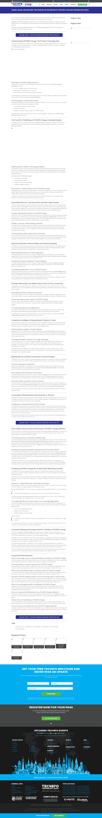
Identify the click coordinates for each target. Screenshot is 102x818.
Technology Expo (45, 626)
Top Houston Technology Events (70, 790)
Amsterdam (51, 752)
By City (52, 733)
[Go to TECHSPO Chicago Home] (21, 4)
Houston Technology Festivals (84, 786)
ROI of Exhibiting (28, 626)
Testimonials (29, 789)
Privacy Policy (43, 811)
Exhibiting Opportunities (31, 792)
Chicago (15, 745)
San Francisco (34, 751)
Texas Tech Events (56, 805)
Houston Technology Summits (84, 792)
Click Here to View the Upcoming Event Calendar (51, 735)
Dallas (14, 747)
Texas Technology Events (66, 805)
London (50, 748)
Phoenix (32, 747)
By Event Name (45, 733)
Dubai (68, 748)
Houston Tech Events (34, 805)
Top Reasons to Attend (17, 792)
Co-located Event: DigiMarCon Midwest (63, 1)
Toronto (50, 742)
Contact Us (28, 794)
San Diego (33, 749)
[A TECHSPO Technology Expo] (51, 789)
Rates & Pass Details (30, 787)
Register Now (76, 23)
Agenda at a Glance (17, 787)
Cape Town (69, 742)
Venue (14, 789)
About (14, 786)
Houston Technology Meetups (84, 789)
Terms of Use (58, 811)
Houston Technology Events (70, 786)
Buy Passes (28, 786)
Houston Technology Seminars (84, 790)
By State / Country (60, 733)
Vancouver (51, 743)
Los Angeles (33, 742)
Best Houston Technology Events (70, 789)
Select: (38, 733)
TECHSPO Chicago (54, 626)
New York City (34, 743)
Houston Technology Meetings (84, 787)
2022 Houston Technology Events (70, 787)
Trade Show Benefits (20, 629)
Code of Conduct (50, 811)
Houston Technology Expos (69, 794)
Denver (15, 749)
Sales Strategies (36, 626)
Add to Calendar (35, 1)
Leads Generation (19, 626)
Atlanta (15, 742)
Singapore (87, 743)
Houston (15, 751)
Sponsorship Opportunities (32, 790)
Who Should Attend (17, 790)
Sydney (86, 748)
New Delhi (87, 742)
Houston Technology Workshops (84, 794)
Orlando (32, 745)
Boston (15, 743)
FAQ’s (14, 794)
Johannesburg (70, 743)
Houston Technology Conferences (70, 792)
